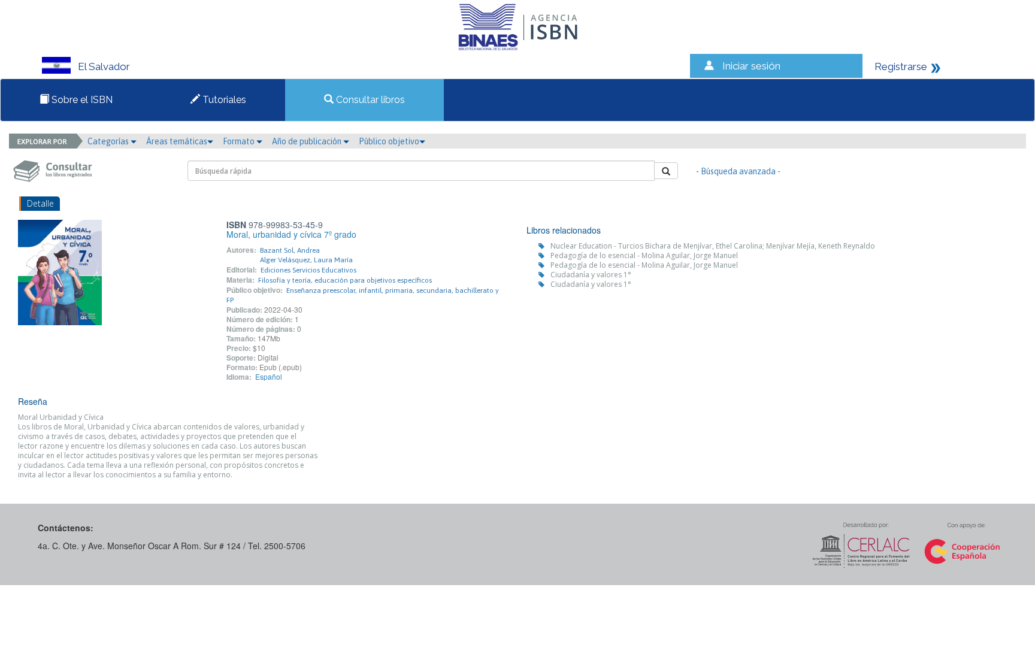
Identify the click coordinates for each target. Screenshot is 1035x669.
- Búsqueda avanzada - (738, 171)
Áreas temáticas (176, 141)
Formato (239, 141)
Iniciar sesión (751, 66)
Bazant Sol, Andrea (290, 250)
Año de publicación (307, 141)
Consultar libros (369, 99)
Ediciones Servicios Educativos (308, 270)
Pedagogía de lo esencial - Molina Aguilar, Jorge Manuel (644, 255)
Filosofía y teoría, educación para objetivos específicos (345, 280)
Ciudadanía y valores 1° (590, 275)
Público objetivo (389, 141)
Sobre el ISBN (81, 99)
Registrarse (900, 66)
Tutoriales (223, 99)
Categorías (109, 141)
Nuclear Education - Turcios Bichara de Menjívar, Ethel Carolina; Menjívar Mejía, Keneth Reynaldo (712, 246)
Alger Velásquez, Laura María (306, 260)
